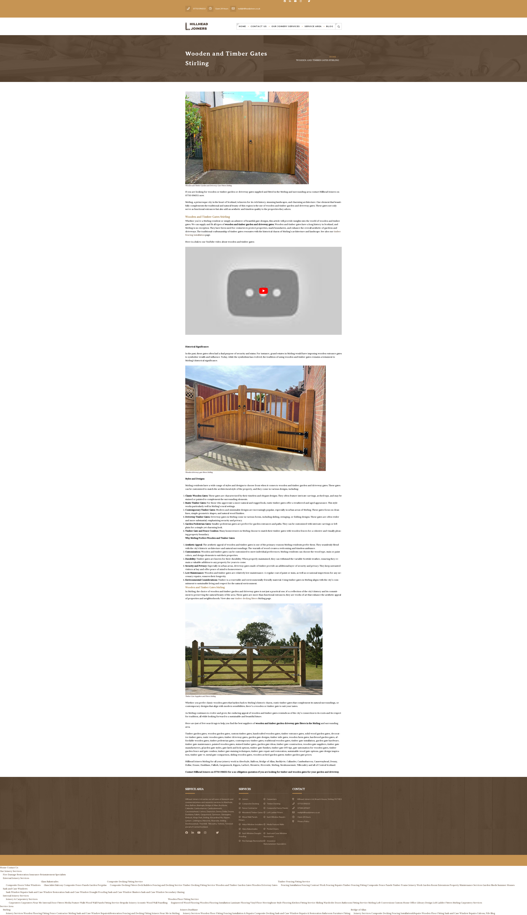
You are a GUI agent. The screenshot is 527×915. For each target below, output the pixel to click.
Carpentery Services (471, 902)
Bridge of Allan (211, 805)
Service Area (313, 26)
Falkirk (197, 814)
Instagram (301, 1)
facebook (285, 1)
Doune (231, 811)
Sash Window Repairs (276, 817)
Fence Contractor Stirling (63, 913)
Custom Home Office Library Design (413, 902)
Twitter (309, 1)
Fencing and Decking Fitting (136, 913)
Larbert (188, 820)
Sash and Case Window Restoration (47, 892)
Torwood (229, 823)
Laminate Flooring (240, 902)
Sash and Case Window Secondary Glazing (162, 892)
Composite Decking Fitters (123, 885)
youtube (295, 1)
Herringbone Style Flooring (277, 902)
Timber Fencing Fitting (355, 885)
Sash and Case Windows (15, 888)
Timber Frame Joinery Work (407, 885)
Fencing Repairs (334, 885)
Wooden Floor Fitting (212, 913)
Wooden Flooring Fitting (36, 913)
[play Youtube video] (263, 291)
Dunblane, (189, 814)
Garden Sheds (490, 885)
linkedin (290, 1)
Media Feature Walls (275, 824)
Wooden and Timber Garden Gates (233, 885)
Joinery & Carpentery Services (21, 899)
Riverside (215, 820)
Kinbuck (188, 817)
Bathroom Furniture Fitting (336, 913)
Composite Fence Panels (277, 808)
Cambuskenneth (215, 808)
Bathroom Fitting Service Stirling (359, 902)
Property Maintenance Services (466, 885)
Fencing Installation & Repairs (238, 913)
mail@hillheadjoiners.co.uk (309, 812)
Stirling (223, 820)
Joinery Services (14, 913)
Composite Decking (250, 803)
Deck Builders (145, 885)
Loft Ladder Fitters (275, 812)
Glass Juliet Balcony (53, 885)
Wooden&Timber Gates (252, 812)
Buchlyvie (223, 805)
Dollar (224, 811)
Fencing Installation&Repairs (406, 913)
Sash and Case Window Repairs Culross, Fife (467, 913)
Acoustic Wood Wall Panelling (152, 902)
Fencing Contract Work (313, 885)
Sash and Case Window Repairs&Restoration (99, 913)
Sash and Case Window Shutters (124, 892)
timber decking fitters (246, 598)
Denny (219, 811)
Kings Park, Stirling (201, 817)
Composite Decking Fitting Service (125, 881)
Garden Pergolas (97, 885)
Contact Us (259, 26)
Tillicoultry (212, 823)
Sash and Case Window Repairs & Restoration (298, 913)
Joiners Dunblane (189, 909)
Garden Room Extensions (436, 885)
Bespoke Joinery (128, 902)
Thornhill (203, 823)
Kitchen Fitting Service (303, 902)
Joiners (245, 799)
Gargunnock (206, 814)
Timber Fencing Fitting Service (294, 881)
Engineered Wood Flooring (185, 902)
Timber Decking (273, 803)
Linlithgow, (197, 820)
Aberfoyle (228, 802)
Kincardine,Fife (216, 817)
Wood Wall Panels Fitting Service (103, 902)
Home (242, 26)
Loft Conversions (385, 902)
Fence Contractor (249, 808)
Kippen (227, 817)
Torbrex (220, 823)
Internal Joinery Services (16, 895)
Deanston (211, 811)
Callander (189, 808)
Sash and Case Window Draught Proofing (86, 892)
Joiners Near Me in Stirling (166, 913)
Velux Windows (32, 885)
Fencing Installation (291, 885)
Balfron (193, 805)
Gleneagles (226, 814)
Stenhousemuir (191, 823)
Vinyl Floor (256, 902)
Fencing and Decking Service (167, 885)
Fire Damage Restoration (252, 841)
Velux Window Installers (252, 824)
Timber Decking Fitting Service (199, 885)
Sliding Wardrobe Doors (328, 902)
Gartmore (216, 814)
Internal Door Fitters (53, 902)
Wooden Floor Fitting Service (183, 899)
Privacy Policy (303, 821)
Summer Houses (506, 885)
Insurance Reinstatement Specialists (47, 874)
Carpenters (272, 799)
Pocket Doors (273, 829)
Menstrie (206, 820)
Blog (329, 26)
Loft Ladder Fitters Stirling (446, 902)
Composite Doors (15, 885)
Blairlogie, (201, 805)
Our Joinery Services (285, 26)
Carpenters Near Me (31, 902)
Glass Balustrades (250, 829)
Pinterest (212, 832)
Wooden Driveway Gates (264, 885)
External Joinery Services (16, 878)
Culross (202, 811)
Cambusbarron (200, 808)
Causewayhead (191, 811)
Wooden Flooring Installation (215, 902)
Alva (187, 805)
